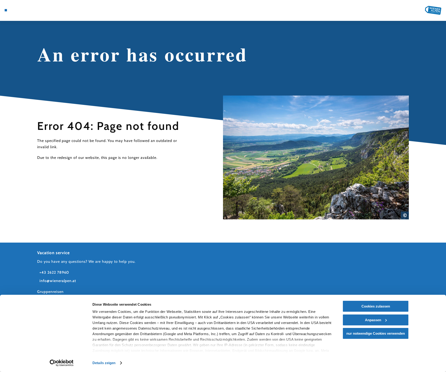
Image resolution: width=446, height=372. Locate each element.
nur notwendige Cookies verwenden (375, 333)
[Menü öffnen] (6, 10)
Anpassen (373, 320)
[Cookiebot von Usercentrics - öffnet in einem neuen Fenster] (61, 362)
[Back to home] (433, 10)
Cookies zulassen (375, 306)
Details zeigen (103, 363)
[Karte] (18, 10)
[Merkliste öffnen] (25, 10)
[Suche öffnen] (32, 10)
